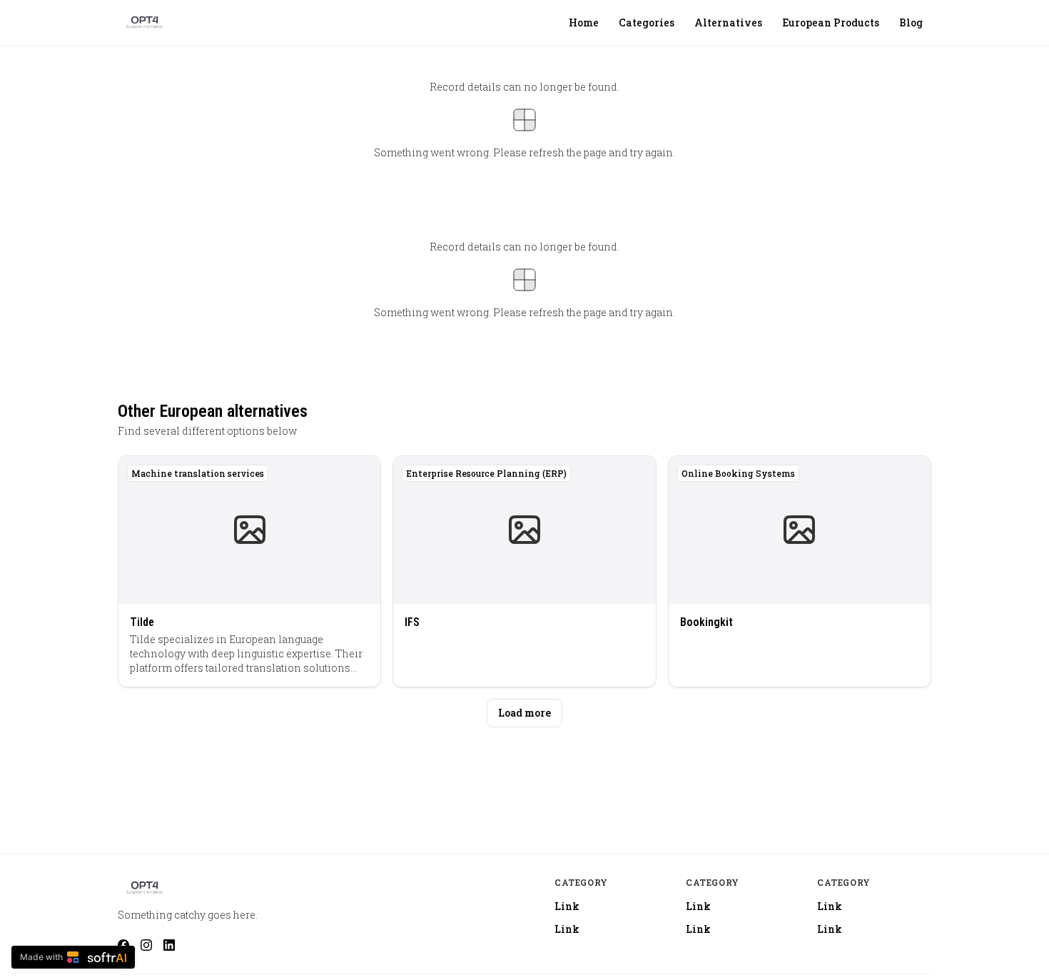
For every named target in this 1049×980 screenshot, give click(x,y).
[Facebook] (123, 945)
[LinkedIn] (169, 945)
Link (566, 906)
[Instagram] (146, 945)
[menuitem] (583, 22)
